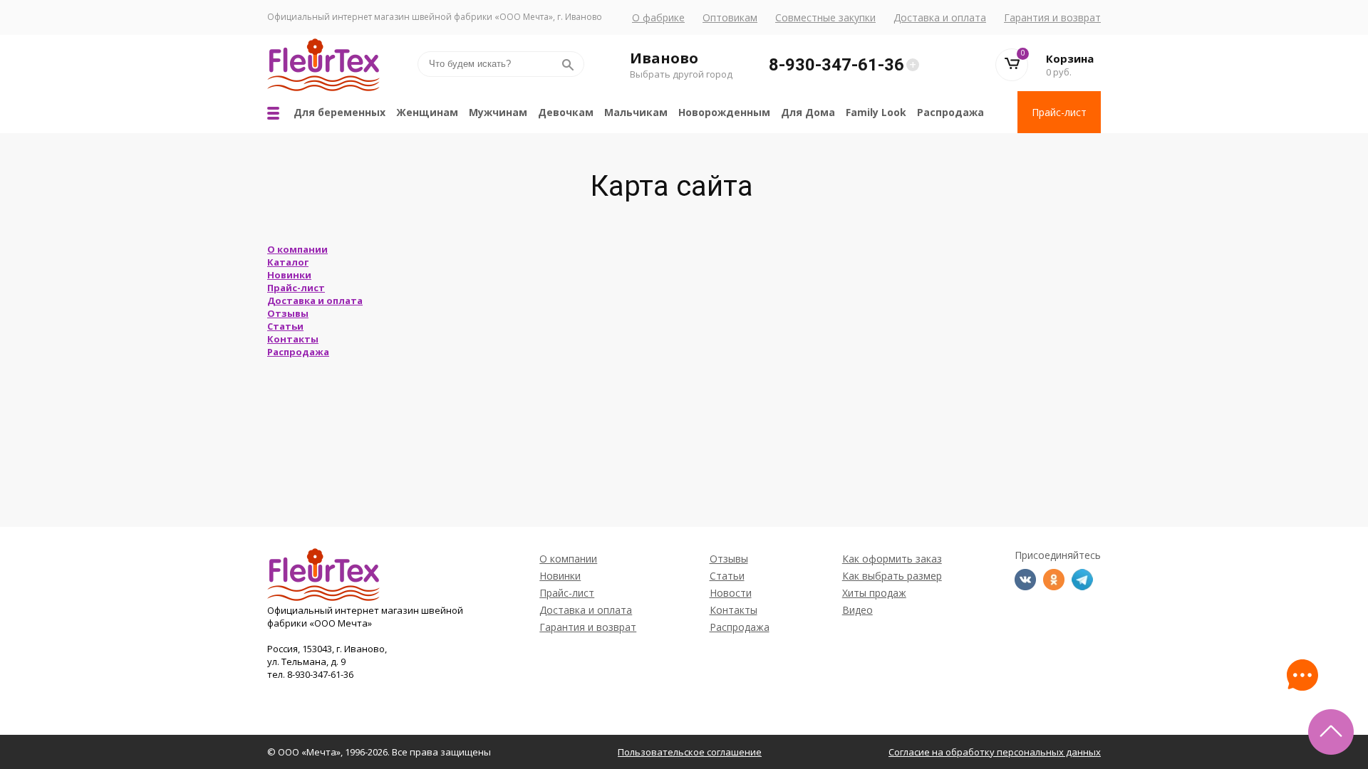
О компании (297, 249)
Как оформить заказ (892, 558)
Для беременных (339, 112)
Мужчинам (498, 112)
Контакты (292, 339)
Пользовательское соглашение (690, 752)
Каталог (288, 262)
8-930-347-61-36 (836, 65)
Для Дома (808, 112)
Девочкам (566, 112)
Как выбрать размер (892, 575)
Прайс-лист (1059, 112)
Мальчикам (636, 112)
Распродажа (950, 112)
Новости (731, 593)
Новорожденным (724, 112)
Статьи (285, 326)
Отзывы (288, 313)
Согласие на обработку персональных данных (994, 752)
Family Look (876, 112)
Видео (857, 610)
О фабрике (658, 17)
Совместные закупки (825, 17)
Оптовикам (730, 17)
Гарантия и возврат (1052, 17)
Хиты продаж (874, 593)
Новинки (289, 274)
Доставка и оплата (939, 17)
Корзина (1070, 58)
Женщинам (427, 112)
